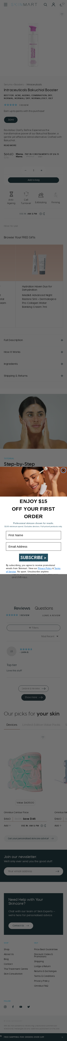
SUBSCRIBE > (33, 557)
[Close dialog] (63, 470)
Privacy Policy (45, 568)
